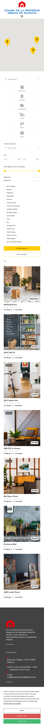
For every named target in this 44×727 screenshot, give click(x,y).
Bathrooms (7, 180)
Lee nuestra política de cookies (20, 702)
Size (5, 155)
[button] (22, 16)
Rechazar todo (22, 716)
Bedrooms (7, 177)
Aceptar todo (22, 721)
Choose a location (9, 144)
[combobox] (22, 79)
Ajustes (22, 710)
